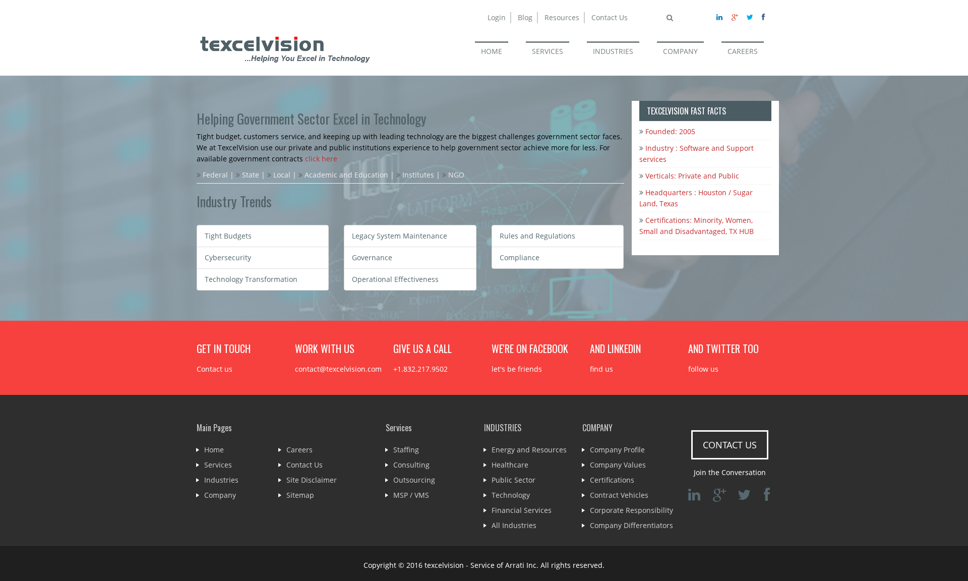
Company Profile (617, 449)
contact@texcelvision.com (338, 369)
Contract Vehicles (619, 495)
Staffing (406, 449)
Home (214, 449)
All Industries (514, 525)
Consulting (411, 465)
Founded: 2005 (669, 131)
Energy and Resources (529, 449)
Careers (299, 449)
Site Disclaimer (311, 480)
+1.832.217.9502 (420, 369)
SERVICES (547, 51)
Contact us (214, 369)
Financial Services (522, 510)
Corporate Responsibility (631, 510)
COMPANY (680, 51)
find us (601, 369)
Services (218, 465)
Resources (561, 17)
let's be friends (517, 369)
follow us (703, 369)
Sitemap (300, 495)
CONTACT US (730, 445)
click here (321, 158)
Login (497, 17)
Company (220, 495)
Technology (511, 495)
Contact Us (609, 17)
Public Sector (513, 480)
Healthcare (510, 465)
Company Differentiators (631, 525)
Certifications (612, 480)
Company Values (618, 465)
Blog (525, 17)
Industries (221, 480)
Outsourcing (414, 480)
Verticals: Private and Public (691, 176)
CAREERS (743, 51)
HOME (491, 51)
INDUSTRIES (613, 51)
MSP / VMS (411, 495)
